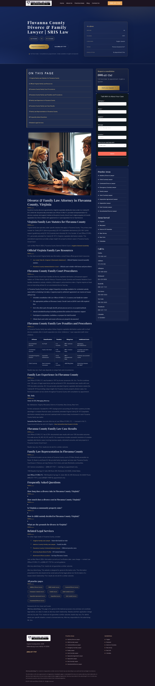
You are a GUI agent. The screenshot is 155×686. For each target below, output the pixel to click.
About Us (69, 3)
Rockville (100, 284)
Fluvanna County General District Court (46, 267)
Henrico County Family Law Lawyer (44, 544)
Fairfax (100, 253)
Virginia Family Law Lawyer (41, 541)
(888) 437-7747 (105, 75)
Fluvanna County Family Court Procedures (42, 89)
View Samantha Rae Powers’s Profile (66, 424)
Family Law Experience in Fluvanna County (42, 100)
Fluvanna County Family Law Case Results (42, 106)
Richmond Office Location (41, 556)
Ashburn (100, 261)
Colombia (101, 314)
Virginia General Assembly (80, 246)
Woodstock (101, 306)
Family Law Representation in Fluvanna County (43, 111)
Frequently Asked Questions (38, 117)
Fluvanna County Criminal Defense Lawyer (46, 548)
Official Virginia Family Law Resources (41, 84)
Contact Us (95, 3)
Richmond (101, 276)
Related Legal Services (37, 123)
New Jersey (101, 291)
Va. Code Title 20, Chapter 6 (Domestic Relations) (49, 260)
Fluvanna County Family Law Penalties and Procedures (46, 95)
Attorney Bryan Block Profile (42, 552)
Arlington (101, 268)
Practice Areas (79, 3)
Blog (88, 3)
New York (100, 299)
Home (62, 3)
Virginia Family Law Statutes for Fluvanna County (44, 78)
